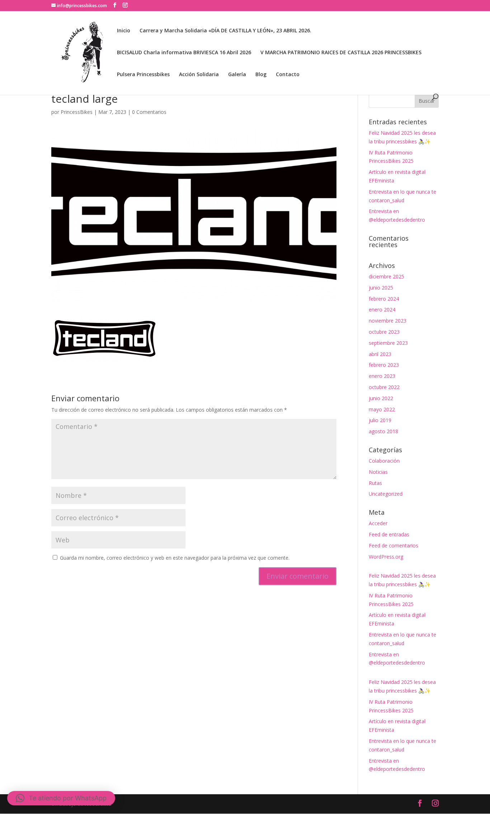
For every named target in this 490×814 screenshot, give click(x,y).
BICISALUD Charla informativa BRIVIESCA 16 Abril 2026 (184, 53)
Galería (237, 75)
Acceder (378, 523)
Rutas (375, 483)
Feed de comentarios (393, 545)
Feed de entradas (389, 534)
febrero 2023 (384, 364)
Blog (261, 75)
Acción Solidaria (199, 75)
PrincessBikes (77, 111)
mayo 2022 (382, 409)
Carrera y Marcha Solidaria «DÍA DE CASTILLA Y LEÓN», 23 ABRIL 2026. (225, 31)
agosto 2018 (383, 431)
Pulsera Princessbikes (143, 75)
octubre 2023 (384, 331)
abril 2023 (380, 354)
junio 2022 (381, 398)
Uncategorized (385, 493)
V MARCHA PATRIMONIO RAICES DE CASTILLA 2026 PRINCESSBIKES (340, 53)
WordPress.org (386, 556)
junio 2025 (381, 287)
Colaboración (384, 460)
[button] (61, 798)
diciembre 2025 (386, 276)
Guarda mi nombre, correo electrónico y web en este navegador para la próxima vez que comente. (174, 557)
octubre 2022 (384, 387)
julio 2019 (380, 420)
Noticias (378, 471)
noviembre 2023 (387, 320)
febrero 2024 (384, 298)
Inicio (123, 31)
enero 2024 (382, 309)
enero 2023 (382, 376)
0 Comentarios (149, 111)
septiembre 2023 (388, 342)
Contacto (288, 75)
